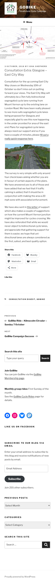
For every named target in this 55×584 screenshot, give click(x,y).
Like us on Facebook (20, 426)
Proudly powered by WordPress (20, 576)
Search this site (13, 351)
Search (45, 358)
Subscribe (14, 478)
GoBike (28, 7)
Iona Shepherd (38, 66)
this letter (32, 207)
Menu (29, 22)
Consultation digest (22, 299)
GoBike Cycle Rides (23, 396)
